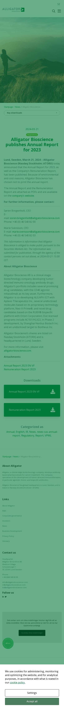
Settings (32, 693)
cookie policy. (17, 682)
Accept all (32, 701)
